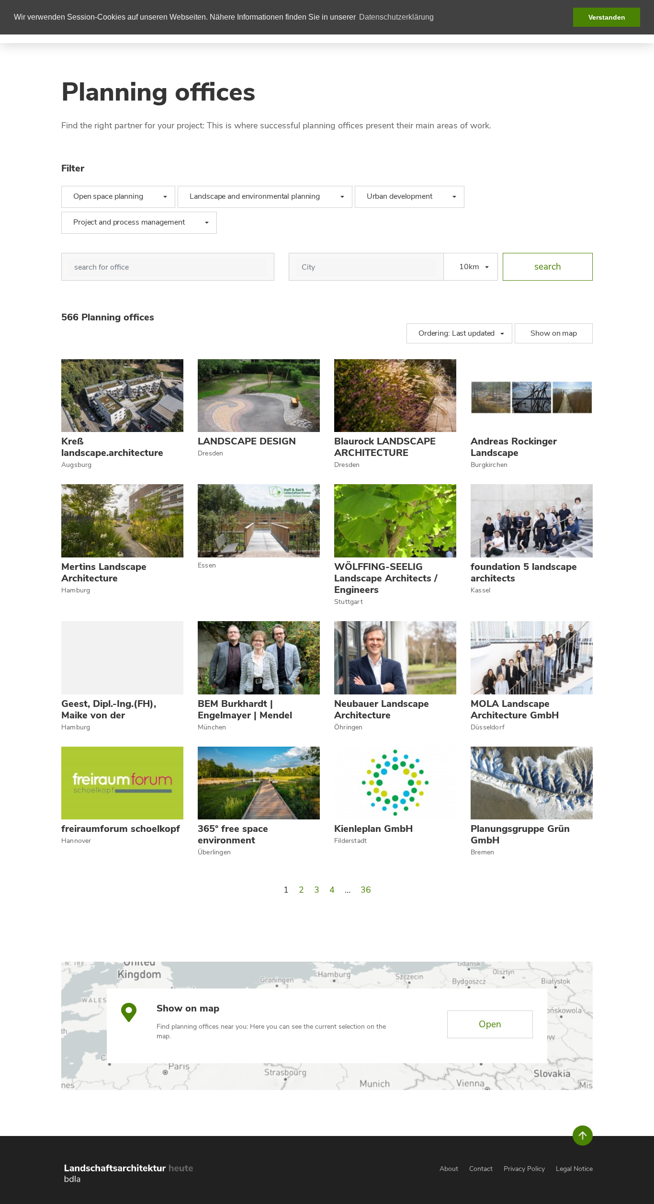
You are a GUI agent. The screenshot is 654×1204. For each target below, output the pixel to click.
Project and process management (133, 222)
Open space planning (112, 196)
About (449, 1168)
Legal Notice (574, 1168)
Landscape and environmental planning (259, 196)
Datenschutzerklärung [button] (396, 17)
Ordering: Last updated (456, 333)
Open (490, 1024)
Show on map (553, 333)
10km (469, 266)
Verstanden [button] (606, 17)
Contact (481, 1168)
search (547, 267)
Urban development (404, 196)
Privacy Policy (524, 1168)
